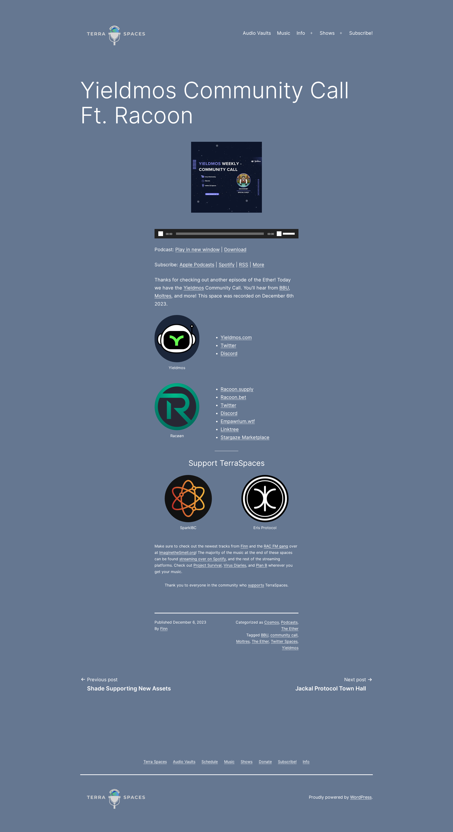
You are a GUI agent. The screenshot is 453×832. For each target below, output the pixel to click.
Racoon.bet (233, 397)
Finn (244, 546)
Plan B (261, 565)
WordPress (361, 797)
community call (284, 635)
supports (256, 585)
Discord (229, 353)
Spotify (227, 264)
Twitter (228, 345)
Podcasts (289, 622)
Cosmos (271, 622)
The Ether (289, 628)
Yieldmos (194, 288)
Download (235, 249)
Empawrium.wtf (238, 421)
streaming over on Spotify (202, 558)
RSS (243, 264)
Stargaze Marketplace (245, 437)
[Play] (160, 233)
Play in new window (197, 249)
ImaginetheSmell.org (177, 552)
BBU (284, 288)
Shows (327, 33)
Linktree (230, 429)
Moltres (163, 296)
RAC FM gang (276, 546)
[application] (226, 233)
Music (283, 33)
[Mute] (279, 233)
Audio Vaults (257, 33)
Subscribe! (361, 33)
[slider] (289, 233)
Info (301, 33)
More (258, 264)
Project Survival (207, 565)
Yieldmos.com (236, 337)
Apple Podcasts (197, 264)
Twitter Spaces (284, 641)
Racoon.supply (237, 389)
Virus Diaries (235, 565)
